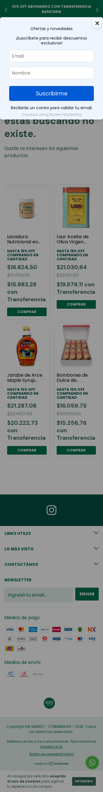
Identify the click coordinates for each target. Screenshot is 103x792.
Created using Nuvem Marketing (52, 114)
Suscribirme (52, 93)
